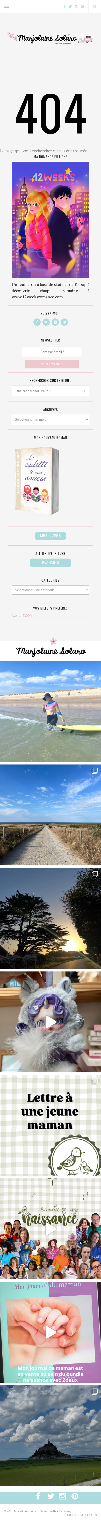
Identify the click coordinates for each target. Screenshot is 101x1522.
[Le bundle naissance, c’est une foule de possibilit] (50, 1228)
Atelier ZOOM (22, 615)
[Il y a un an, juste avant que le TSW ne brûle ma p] (50, 711)
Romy (67, 1511)
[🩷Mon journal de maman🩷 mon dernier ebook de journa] (50, 1332)
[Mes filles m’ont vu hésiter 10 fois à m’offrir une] (50, 1021)
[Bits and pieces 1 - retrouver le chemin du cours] (50, 814)
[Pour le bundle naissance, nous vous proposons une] (50, 1125)
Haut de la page (79, 1515)
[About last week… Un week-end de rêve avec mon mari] (50, 1435)
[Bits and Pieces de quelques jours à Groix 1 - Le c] (50, 918)
